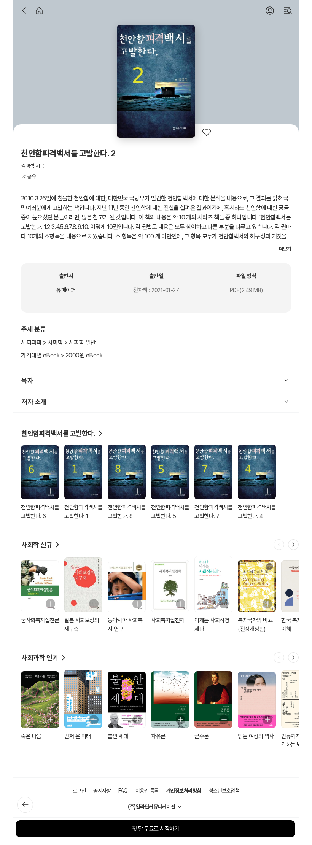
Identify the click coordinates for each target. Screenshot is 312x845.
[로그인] (269, 10)
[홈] (39, 10)
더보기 (285, 249)
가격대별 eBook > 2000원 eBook (61, 355)
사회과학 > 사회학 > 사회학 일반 (58, 342)
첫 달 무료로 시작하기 (155, 828)
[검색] (288, 10)
